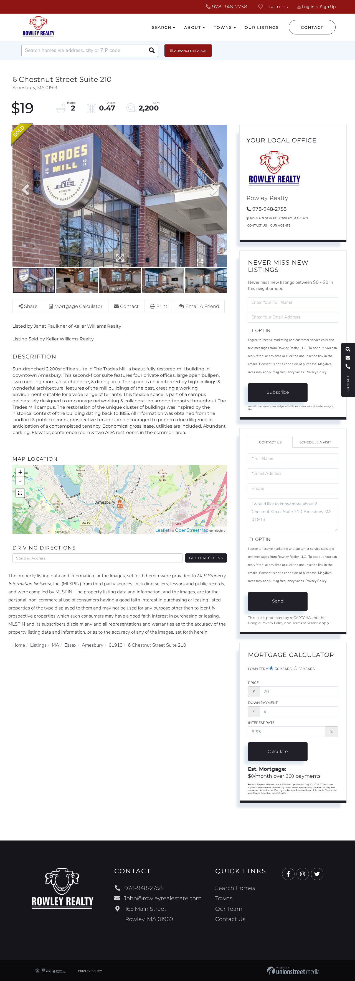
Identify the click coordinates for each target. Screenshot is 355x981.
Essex (70, 645)
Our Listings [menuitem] (262, 27)
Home (18, 645)
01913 (116, 645)
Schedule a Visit (315, 442)
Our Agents (280, 225)
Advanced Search (190, 51)
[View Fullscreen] (20, 493)
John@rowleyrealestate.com (163, 898)
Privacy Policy (316, 372)
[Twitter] (317, 874)
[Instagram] (303, 874)
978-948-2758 (229, 6)
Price (253, 683)
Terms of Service (305, 623)
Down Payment (263, 703)
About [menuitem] (192, 27)
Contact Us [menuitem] (230, 919)
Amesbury (92, 645)
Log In (308, 6)
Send (278, 601)
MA (55, 645)
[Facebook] (288, 874)
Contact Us (257, 225)
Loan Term (258, 669)
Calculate (278, 751)
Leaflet (162, 530)
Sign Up (328, 6)
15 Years (306, 669)
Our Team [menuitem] (228, 908)
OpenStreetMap (192, 530)
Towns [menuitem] (223, 27)
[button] (152, 50)
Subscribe (278, 392)
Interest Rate (261, 723)
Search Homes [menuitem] (235, 888)
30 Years (282, 669)
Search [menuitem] (161, 27)
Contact (312, 27)
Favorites (275, 6)
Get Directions (206, 558)
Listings (38, 645)
